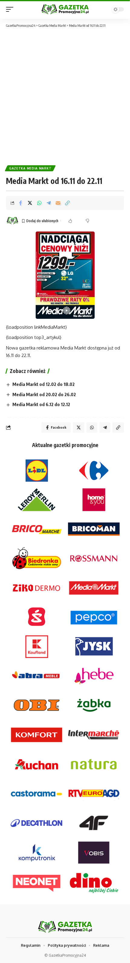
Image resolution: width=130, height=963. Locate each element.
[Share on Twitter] (30, 203)
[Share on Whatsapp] (39, 203)
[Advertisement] (65, 96)
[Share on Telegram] (48, 203)
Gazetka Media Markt (30, 168)
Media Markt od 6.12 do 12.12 (41, 404)
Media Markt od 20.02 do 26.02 (44, 394)
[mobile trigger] (11, 9)
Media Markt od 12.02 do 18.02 (43, 384)
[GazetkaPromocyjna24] (65, 9)
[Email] (58, 203)
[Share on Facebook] (20, 203)
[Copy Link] (67, 203)
